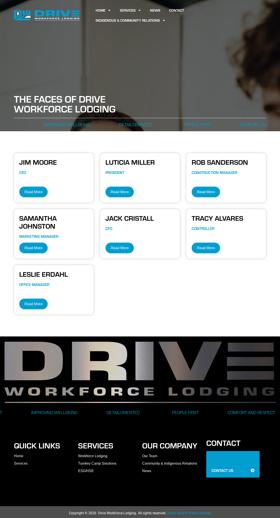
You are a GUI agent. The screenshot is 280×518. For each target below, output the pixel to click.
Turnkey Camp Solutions (97, 463)
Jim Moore (38, 161)
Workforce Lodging (92, 456)
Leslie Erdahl (43, 273)
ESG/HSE (86, 471)
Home (100, 10)
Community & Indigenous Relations (169, 463)
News (155, 10)
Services (128, 10)
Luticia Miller (130, 161)
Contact (176, 10)
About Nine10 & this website (188, 513)
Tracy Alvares (217, 217)
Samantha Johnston (38, 221)
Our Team (149, 456)
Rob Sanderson (220, 161)
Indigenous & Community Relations (128, 20)
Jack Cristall (129, 217)
